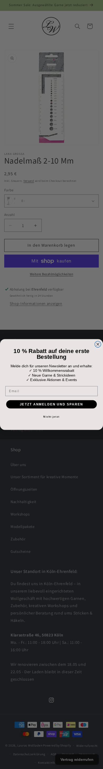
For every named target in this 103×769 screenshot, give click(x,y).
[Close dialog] (98, 344)
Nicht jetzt (51, 416)
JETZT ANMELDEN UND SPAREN (51, 404)
